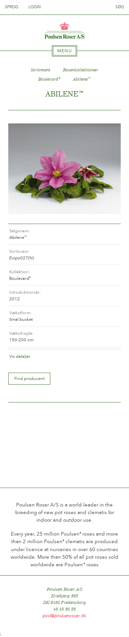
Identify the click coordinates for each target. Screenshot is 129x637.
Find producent (29, 378)
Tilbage (21, 117)
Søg (119, 7)
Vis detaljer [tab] (19, 356)
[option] (64, 169)
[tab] (64, 50)
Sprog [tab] (12, 7)
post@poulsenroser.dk (64, 615)
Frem (108, 117)
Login (34, 7)
